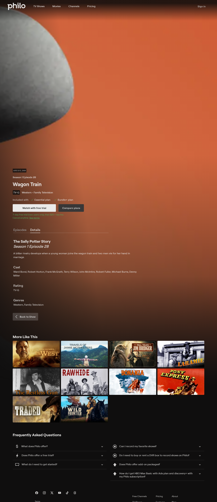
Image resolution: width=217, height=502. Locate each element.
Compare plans (71, 208)
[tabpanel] (108, 273)
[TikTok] (67, 493)
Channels (73, 6)
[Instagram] (44, 493)
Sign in (202, 6)
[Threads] (75, 493)
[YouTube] (59, 493)
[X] (52, 493)
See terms (34, 217)
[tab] (35, 230)
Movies (56, 6)
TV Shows (38, 6)
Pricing (91, 6)
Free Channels (139, 496)
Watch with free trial (34, 208)
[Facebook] (37, 493)
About (175, 496)
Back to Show (28, 316)
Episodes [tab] (19, 230)
